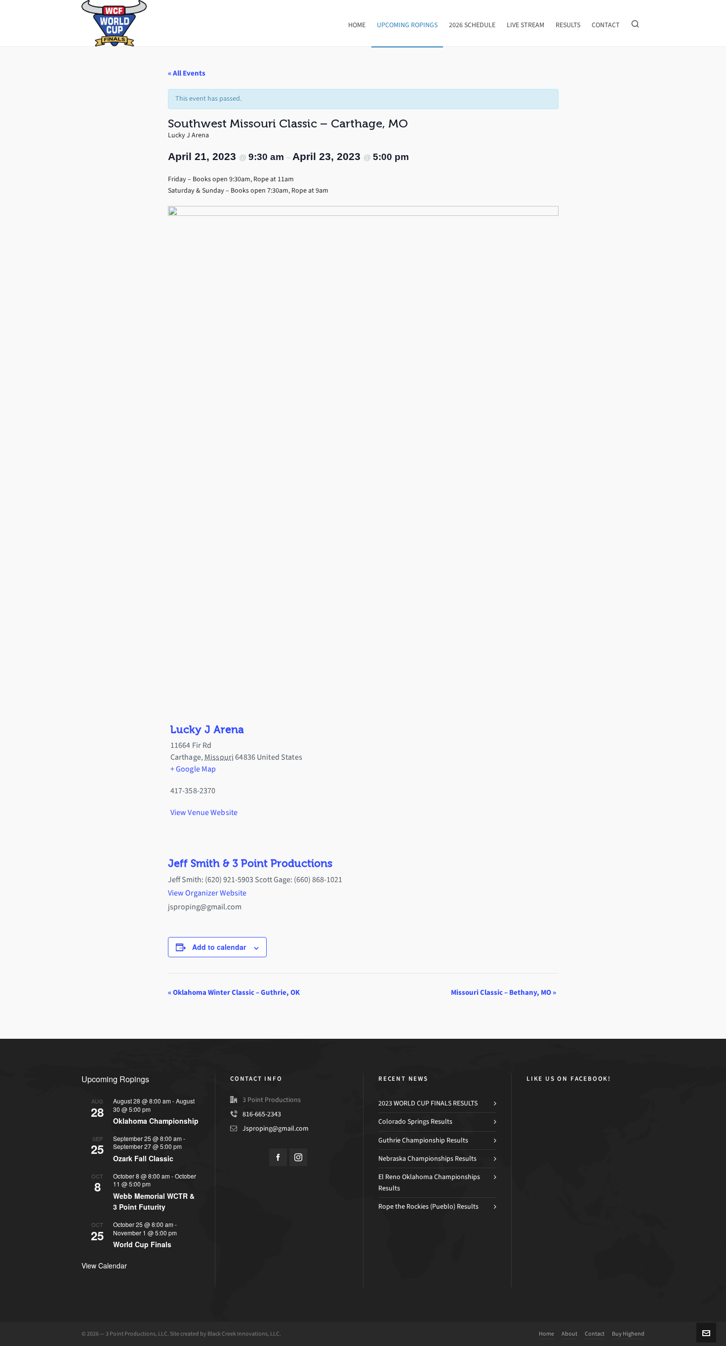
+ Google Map (193, 769)
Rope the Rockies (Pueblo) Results (428, 1206)
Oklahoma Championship (156, 1121)
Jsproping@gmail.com (275, 1128)
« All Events (186, 73)
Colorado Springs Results (415, 1121)
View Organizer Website (207, 893)
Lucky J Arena (206, 729)
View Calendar (104, 1265)
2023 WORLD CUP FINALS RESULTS (428, 1103)
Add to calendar (219, 947)
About (569, 1334)
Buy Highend (628, 1334)
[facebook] (278, 1157)
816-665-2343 (261, 1114)
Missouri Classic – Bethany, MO (503, 992)
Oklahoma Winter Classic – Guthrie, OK (234, 992)
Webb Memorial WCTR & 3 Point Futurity (154, 1201)
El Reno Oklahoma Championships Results (429, 1182)
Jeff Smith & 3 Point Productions (250, 863)
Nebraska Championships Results (427, 1158)
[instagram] (298, 1157)
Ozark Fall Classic (143, 1158)
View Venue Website (204, 812)
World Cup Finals (142, 1244)
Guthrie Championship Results (423, 1140)
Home (546, 1334)
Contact (595, 1334)
